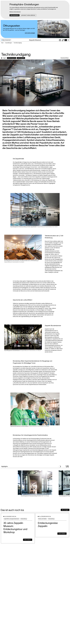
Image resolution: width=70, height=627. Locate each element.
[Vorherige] (58, 466)
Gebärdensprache (11, 57)
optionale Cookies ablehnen (28, 15)
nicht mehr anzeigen (30, 32)
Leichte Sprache (20, 57)
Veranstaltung (24, 518)
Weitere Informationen (15, 11)
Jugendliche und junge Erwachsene (11, 518)
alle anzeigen (65, 509)
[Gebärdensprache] (63, 40)
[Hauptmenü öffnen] (68, 40)
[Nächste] (60, 466)
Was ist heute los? (6, 40)
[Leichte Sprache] (60, 40)
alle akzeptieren (14, 15)
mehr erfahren (27, 539)
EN (65, 40)
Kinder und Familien (42, 518)
